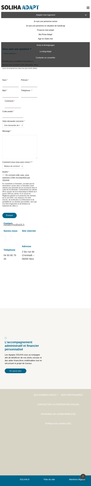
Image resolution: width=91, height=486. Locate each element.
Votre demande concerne (13, 121)
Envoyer (9, 215)
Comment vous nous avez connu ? (17, 162)
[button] (23, 236)
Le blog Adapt (45, 51)
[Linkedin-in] (5, 236)
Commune (10, 101)
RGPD (5, 172)
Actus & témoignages (46, 45)
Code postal (8, 111)
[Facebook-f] (11, 236)
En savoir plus (15, 371)
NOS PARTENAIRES (72, 395)
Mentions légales (77, 479)
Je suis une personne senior (45, 21)
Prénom (25, 80)
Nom (5, 80)
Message (6, 131)
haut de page (83, 481)
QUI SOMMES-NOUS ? (46, 395)
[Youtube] (5, 240)
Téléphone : (26, 90)
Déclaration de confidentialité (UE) (58, 414)
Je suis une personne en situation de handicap (45, 26)
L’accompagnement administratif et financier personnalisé (22, 345)
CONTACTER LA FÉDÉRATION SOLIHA (58, 404)
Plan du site (49, 479)
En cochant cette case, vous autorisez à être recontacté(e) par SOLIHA (16, 177)
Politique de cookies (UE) (58, 423)
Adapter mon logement (45, 15)
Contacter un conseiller (45, 58)
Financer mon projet (45, 30)
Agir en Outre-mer (45, 39)
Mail (4, 90)
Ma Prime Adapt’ (45, 34)
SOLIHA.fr (25, 479)
